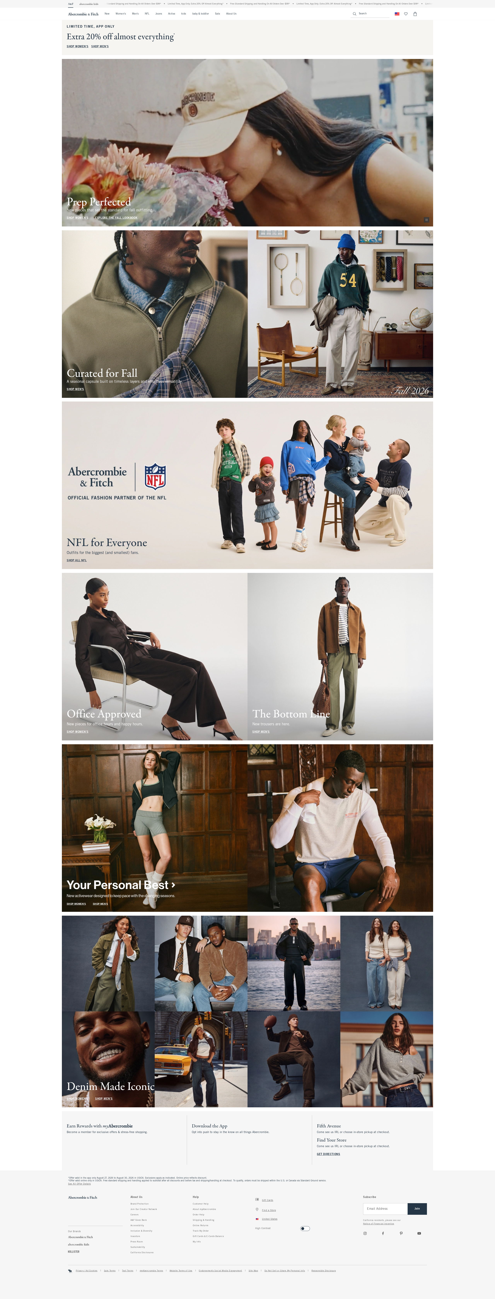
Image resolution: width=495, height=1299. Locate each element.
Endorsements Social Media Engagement (220, 1271)
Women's (121, 14)
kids (183, 14)
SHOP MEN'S (100, 46)
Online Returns (200, 1226)
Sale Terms (110, 1271)
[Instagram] (365, 1233)
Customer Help (200, 1204)
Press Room (137, 1242)
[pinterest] (401, 1233)
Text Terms (127, 1271)
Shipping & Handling (203, 1220)
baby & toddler (200, 14)
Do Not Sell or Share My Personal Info (285, 1271)
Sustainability (138, 1247)
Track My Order (201, 1231)
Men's (135, 14)
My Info (197, 1242)
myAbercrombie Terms (151, 1271)
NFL (147, 14)
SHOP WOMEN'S (77, 46)
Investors (135, 1236)
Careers (135, 1215)
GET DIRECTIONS (328, 1154)
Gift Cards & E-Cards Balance (208, 1236)
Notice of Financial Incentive (378, 1224)
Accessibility (137, 1226)
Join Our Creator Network (144, 1209)
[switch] (256, 1227)
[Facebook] (383, 1233)
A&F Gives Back (139, 1220)
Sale (217, 14)
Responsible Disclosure (324, 1271)
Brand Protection (140, 1204)
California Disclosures (142, 1253)
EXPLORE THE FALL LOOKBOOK (116, 218)
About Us (231, 14)
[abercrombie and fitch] (83, 14)
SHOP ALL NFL (77, 560)
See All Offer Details (79, 1184)
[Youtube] (419, 1233)
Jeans (158, 14)
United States (269, 1219)
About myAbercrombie (204, 1209)
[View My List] (406, 14)
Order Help (198, 1215)
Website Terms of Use (181, 1271)
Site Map (253, 1271)
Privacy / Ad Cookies (86, 1271)
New (107, 14)
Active (171, 14)
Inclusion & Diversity (141, 1231)
